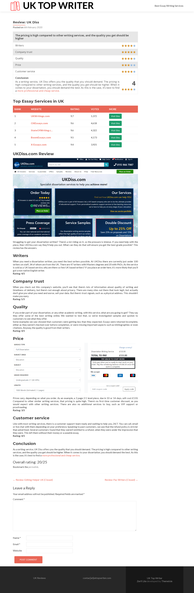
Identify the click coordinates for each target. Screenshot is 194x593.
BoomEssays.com (41, 137)
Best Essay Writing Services (169, 5)
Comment (19, 499)
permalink (33, 466)
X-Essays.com (39, 144)
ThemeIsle (166, 581)
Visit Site (115, 116)
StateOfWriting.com (42, 130)
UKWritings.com (40, 116)
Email (16, 544)
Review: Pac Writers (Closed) (121, 479)
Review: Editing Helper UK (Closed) (33, 479)
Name (17, 537)
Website (17, 550)
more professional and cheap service (38, 90)
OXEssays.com (39, 123)
